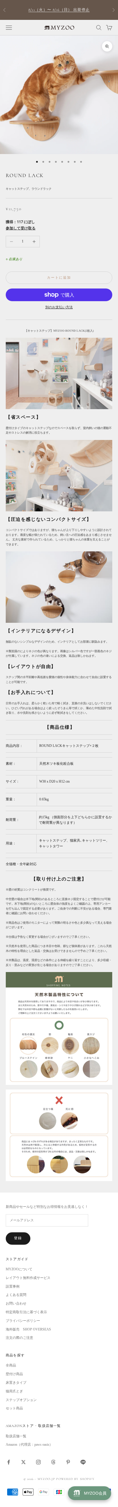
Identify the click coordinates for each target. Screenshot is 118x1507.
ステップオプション (21, 1400)
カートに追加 (59, 278)
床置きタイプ (16, 1383)
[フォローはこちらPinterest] (68, 1462)
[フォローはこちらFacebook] (8, 1462)
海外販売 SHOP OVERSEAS (28, 1329)
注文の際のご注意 (19, 1338)
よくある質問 (16, 1295)
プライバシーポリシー (23, 1321)
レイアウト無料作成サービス (28, 1278)
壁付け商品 (14, 1374)
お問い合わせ (16, 1303)
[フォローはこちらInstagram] (38, 1462)
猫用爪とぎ (14, 1391)
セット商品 (14, 1408)
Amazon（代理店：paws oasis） (29, 1445)
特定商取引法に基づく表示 (26, 1312)
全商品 (11, 1365)
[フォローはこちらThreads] (53, 1462)
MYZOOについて (19, 1269)
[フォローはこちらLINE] (83, 1462)
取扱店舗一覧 (16, 1436)
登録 (18, 1238)
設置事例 (12, 1286)
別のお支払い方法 (59, 307)
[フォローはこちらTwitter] (23, 1462)
